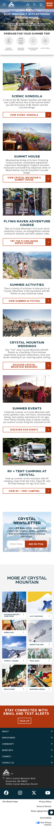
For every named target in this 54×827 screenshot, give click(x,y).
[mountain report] (28, 4)
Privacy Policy (45, 801)
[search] (34, 4)
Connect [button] (6, 756)
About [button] (5, 731)
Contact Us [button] (8, 762)
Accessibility (45, 817)
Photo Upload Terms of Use (41, 812)
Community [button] (8, 743)
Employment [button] (8, 737)
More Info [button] (7, 750)
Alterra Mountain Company (10, 801)
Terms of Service (44, 806)
